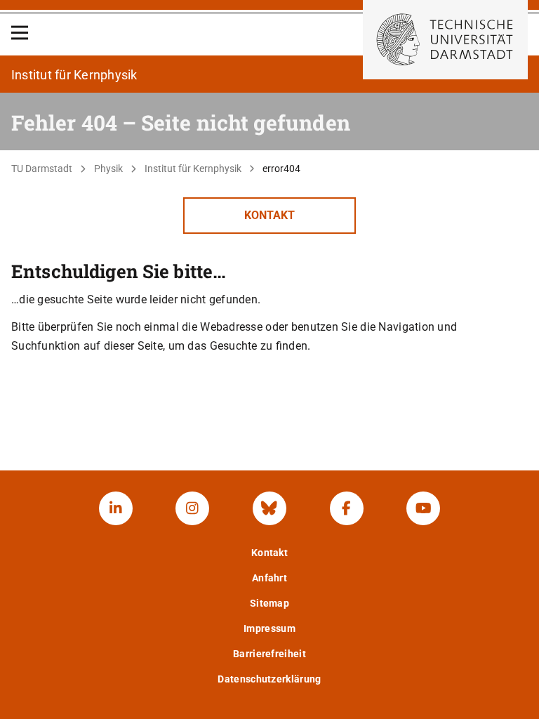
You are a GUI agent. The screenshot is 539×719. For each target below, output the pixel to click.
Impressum (269, 628)
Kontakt (269, 215)
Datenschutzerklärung (269, 679)
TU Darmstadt (41, 168)
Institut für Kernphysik (193, 168)
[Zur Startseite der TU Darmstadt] (445, 39)
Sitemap (269, 603)
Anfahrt (269, 577)
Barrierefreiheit (269, 653)
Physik (108, 168)
